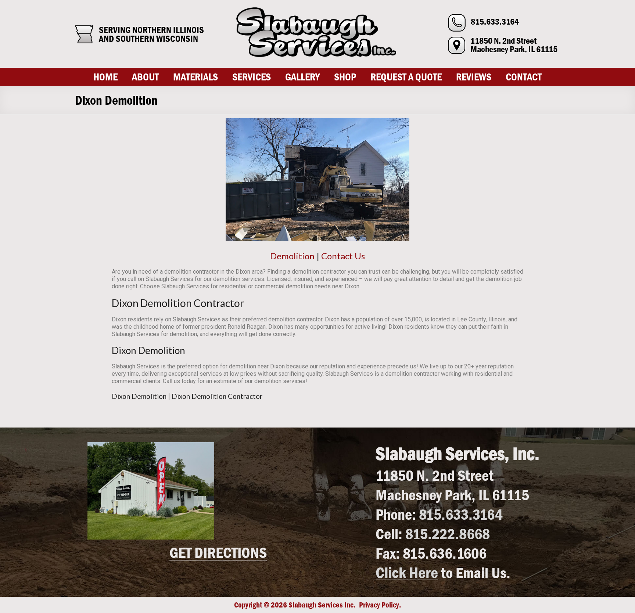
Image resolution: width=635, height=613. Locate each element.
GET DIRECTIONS (218, 552)
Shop (345, 77)
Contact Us (343, 255)
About (145, 77)
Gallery (302, 77)
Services (251, 77)
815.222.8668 (447, 533)
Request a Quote (406, 77)
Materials (195, 77)
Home (105, 77)
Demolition (292, 255)
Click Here (407, 572)
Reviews (473, 77)
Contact (524, 77)
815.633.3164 (495, 22)
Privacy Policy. (380, 605)
